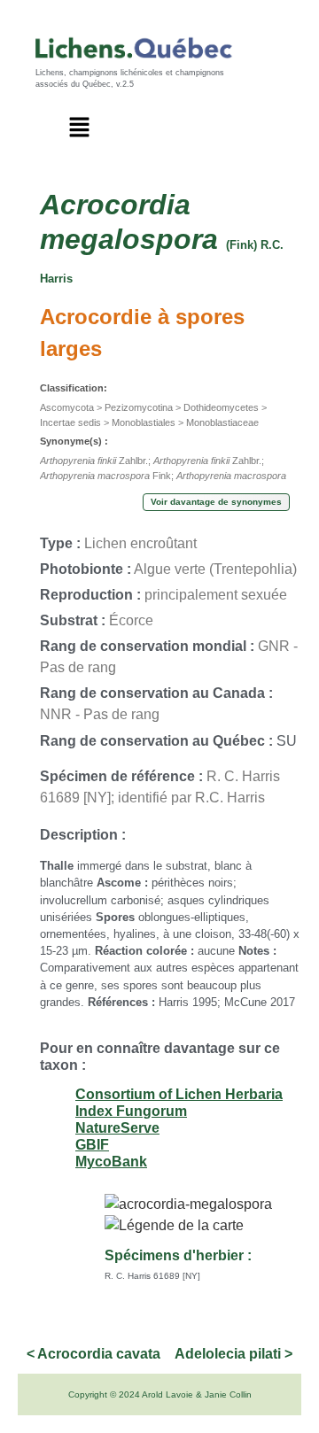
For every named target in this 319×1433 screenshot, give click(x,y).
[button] (79, 128)
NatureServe (117, 1127)
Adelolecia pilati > (233, 1353)
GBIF (92, 1144)
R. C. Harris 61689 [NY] (152, 1276)
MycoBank (111, 1161)
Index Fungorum (131, 1111)
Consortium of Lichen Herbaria (179, 1094)
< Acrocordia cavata (93, 1353)
